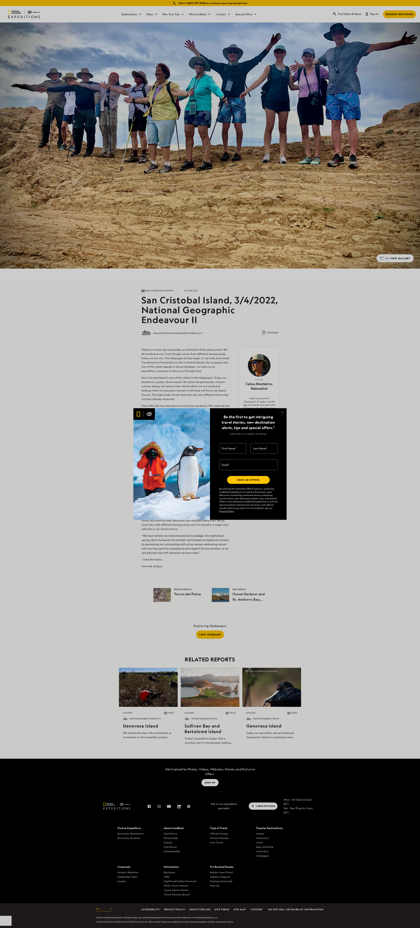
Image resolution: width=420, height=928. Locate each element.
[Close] (282, 412)
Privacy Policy (226, 511)
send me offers (248, 479)
